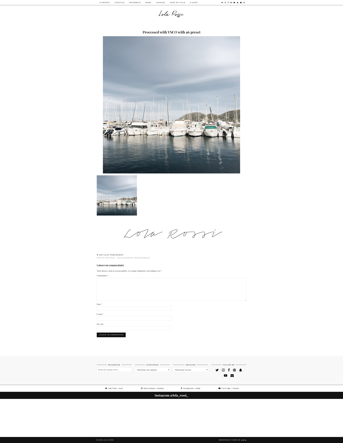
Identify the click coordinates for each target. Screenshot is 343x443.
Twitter (115, 388)
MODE (148, 2)
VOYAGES (160, 2)
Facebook (191, 388)
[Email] (241, 2)
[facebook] (228, 2)
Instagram (153, 388)
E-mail (100, 314)
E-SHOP (194, 2)
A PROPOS (105, 2)
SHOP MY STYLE (177, 2)
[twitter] (222, 2)
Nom (99, 304)
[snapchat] (237, 2)
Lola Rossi (171, 13)
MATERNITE (135, 2)
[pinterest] (231, 2)
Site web (100, 324)
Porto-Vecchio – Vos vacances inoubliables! (123, 256)
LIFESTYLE (120, 2)
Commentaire (102, 275)
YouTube (230, 388)
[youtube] (234, 2)
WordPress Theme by (232, 440)
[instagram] (225, 2)
